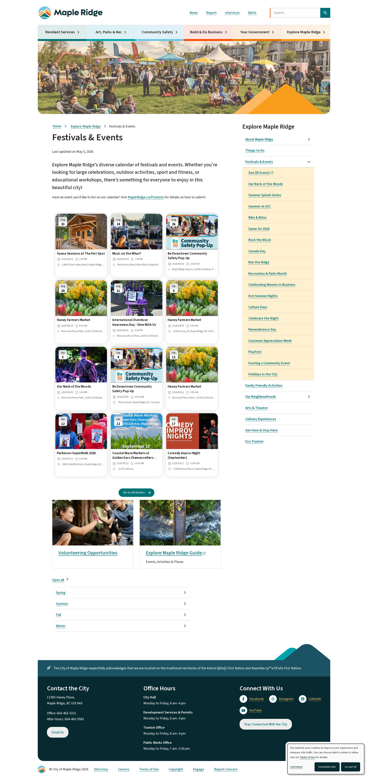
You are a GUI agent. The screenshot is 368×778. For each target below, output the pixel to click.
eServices (232, 12)
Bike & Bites (257, 217)
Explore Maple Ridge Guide (174, 552)
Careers (123, 769)
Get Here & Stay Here (261, 430)
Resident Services (60, 32)
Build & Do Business (206, 32)
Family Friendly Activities (264, 385)
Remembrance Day (262, 329)
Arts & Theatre (256, 408)
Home (57, 126)
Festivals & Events (259, 161)
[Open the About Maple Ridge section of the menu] (309, 139)
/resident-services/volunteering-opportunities (86, 502)
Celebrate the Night (263, 318)
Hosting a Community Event (269, 363)
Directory (101, 769)
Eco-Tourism (254, 441)
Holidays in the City (263, 374)
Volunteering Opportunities (87, 552)
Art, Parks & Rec (109, 32)
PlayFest (254, 351)
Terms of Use (149, 769)
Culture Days (257, 307)
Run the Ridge (258, 262)
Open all (58, 580)
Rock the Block (259, 240)
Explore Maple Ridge (304, 32)
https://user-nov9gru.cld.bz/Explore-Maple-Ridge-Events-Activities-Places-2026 (176, 505)
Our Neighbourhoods (260, 396)
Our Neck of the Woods (265, 184)
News (194, 12)
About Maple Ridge (259, 139)
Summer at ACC (259, 206)
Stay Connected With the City (265, 724)
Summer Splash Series (264, 195)
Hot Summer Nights (263, 296)
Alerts (252, 12)
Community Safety (157, 32)
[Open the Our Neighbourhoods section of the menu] (309, 396)
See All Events (259, 172)
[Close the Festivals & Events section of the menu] (309, 162)
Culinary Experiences (260, 419)
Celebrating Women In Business (271, 284)
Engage (198, 769)
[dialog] (326, 759)
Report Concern (225, 769)
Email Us (58, 732)
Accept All (350, 767)
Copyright (176, 769)
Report (211, 12)
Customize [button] (296, 767)
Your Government (254, 32)
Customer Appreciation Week (270, 340)
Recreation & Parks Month (267, 273)
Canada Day (257, 251)
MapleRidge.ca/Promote (146, 197)
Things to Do (254, 150)
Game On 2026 (258, 228)
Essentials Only (327, 767)
